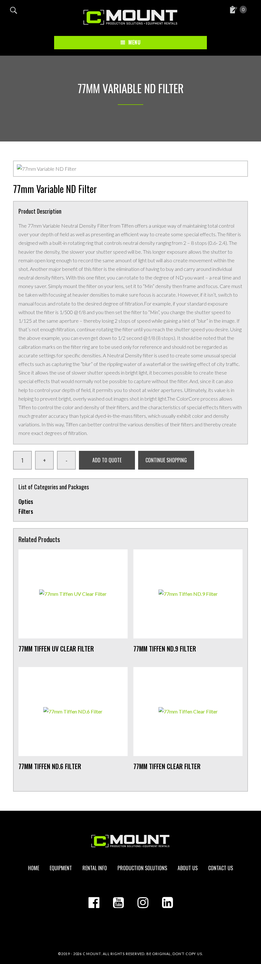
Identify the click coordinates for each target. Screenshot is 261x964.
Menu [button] (134, 42)
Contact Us (220, 868)
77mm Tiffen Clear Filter (167, 766)
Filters (25, 511)
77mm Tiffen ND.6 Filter (49, 766)
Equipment (61, 868)
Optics (25, 501)
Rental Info (94, 868)
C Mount (92, 954)
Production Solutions (142, 868)
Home (33, 868)
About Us (188, 868)
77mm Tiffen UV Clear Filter (56, 648)
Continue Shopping (166, 460)
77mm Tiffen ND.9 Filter (164, 648)
